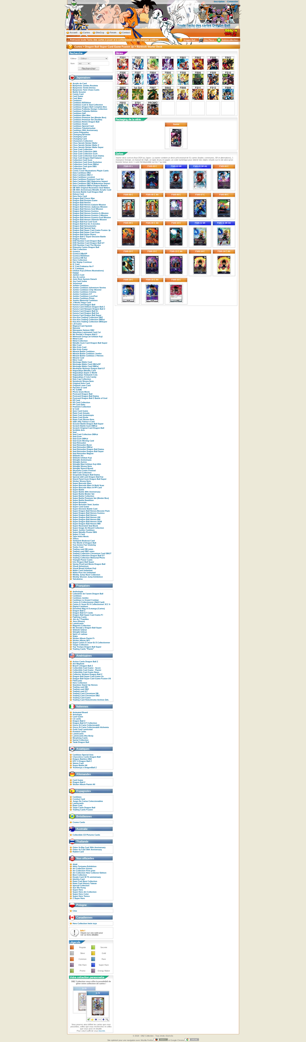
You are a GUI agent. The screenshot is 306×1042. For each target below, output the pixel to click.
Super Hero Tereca (81, 896)
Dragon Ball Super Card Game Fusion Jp (91, 230)
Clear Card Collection (82, 149)
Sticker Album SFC (81, 640)
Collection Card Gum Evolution (87, 162)
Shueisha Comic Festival (84, 470)
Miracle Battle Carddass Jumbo (87, 353)
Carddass (77, 100)
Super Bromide (80, 502)
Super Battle (78, 490)
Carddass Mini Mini (81, 115)
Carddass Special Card (83, 126)
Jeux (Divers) (79, 621)
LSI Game (77, 324)
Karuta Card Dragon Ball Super (87, 315)
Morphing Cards (80, 738)
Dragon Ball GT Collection (85, 723)
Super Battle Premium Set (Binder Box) (91, 498)
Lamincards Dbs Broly (83, 736)
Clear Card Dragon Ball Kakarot (87, 158)
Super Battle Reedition (83, 500)
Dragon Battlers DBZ (82, 759)
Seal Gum (77, 436)
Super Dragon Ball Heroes (85, 515)
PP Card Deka (79, 405)
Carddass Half (79, 113)
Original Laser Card (82, 385)
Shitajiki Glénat (80, 632)
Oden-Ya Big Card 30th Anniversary (89, 847)
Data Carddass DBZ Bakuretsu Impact (90, 181)
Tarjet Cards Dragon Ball (84, 807)
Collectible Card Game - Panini (87, 670)
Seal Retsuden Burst (82, 445)
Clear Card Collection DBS (85, 151)
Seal (74, 432)
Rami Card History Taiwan (85, 883)
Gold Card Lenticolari (83, 729)
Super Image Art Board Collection (88, 528)
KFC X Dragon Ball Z (82, 761)
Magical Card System (82, 326)
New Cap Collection (82, 379)
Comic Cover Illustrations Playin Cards (91, 171)
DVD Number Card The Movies (87, 245)
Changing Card (80, 137)
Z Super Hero (79, 898)
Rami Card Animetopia (83, 415)
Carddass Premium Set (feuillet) (87, 120)
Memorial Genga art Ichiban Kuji (88, 336)
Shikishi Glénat (80, 630)
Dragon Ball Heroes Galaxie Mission (89, 205)
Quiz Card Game (80, 411)
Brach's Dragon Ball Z (83, 666)
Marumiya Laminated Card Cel (87, 332)
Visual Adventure (81, 566)
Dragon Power (79, 239)
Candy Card (78, 94)
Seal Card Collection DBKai (85, 434)
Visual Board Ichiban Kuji (84, 568)
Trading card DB (80, 687)
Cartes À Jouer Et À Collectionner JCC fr (91, 604)
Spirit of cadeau (80, 634)
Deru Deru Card (80, 196)
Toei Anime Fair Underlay (84, 545)
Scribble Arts (79, 430)
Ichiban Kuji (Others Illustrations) (88, 271)
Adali (75, 864)
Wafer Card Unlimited (82, 570)
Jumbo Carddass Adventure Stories (89, 288)
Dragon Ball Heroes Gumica (85, 211)
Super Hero (78, 890)
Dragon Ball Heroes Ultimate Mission (90, 220)
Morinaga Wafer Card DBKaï (85, 366)
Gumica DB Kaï (80, 258)
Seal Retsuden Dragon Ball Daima (88, 449)
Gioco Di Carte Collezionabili (86, 725)
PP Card (76, 400)
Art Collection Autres (82, 868)
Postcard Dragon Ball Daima (86, 396)
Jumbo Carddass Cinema (84, 292)
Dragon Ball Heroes (82, 202)
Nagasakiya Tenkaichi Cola (85, 375)
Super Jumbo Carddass (84, 530)
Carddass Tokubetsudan (84, 128)
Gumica (76, 251)
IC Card (76, 264)
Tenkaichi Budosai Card (84, 541)
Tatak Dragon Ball (81, 742)
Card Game (78, 96)
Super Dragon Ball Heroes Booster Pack (91, 511)
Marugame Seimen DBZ (83, 330)
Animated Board (80, 712)
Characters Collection (83, 141)
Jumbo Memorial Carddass (85, 300)
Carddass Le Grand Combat (86, 600)
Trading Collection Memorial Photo (89, 558)
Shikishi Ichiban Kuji (82, 458)
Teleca (75, 538)
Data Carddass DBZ (82, 173)
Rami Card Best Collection (85, 881)
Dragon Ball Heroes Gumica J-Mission (90, 215)
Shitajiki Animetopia (82, 460)
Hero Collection (80, 260)
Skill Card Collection (82, 473)
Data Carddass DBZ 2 (82, 175)
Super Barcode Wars (82, 483)
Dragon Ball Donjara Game (85, 200)
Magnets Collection (82, 625)
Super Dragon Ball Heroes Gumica (88, 513)
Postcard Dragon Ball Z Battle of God (90, 398)
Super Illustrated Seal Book (85, 526)
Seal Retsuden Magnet (83, 453)
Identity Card (79, 879)
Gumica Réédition (81, 256)
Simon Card (78, 763)
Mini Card (77, 345)
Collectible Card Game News (86, 672)
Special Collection (81, 885)
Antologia (77, 714)
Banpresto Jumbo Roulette (85, 86)
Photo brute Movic (81, 392)
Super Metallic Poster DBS (85, 532)
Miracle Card (78, 358)
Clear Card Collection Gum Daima (88, 156)
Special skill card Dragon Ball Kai (88, 477)
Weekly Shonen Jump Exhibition (88, 577)
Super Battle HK (80, 765)
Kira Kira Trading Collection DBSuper (90, 322)
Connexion (232, 1)
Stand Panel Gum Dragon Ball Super (89, 479)
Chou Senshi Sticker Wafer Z (86, 145)
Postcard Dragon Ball (82, 394)
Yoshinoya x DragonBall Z (85, 767)
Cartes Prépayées (81, 132)
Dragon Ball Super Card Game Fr (88, 615)
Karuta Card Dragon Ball (84, 305)
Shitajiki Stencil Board (83, 468)
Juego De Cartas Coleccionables (88, 801)
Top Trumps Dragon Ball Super (87, 647)
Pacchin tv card (80, 387)
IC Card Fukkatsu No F (83, 266)
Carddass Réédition (82, 103)
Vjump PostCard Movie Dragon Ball (89, 564)
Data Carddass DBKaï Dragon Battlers (90, 185)
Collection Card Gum (82, 160)
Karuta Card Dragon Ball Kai (86, 313)
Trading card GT (80, 691)
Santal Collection (81, 740)
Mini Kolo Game (80, 349)
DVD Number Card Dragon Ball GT (88, 243)
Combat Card (79, 799)
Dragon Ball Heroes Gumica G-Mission (91, 213)
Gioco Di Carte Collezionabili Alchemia (91, 727)
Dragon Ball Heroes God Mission (88, 209)
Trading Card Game (82, 698)
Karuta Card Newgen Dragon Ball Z (89, 309)
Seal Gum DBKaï (80, 439)
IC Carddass (78, 268)
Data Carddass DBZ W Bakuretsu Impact (91, 183)
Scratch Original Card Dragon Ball (88, 428)
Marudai (76, 328)
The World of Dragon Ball (84, 543)
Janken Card (78, 275)
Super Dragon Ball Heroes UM (86, 517)
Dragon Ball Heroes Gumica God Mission (92, 217)
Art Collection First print (84, 871)
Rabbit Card (78, 852)
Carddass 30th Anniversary (85, 130)
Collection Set (79, 168)
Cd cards (77, 719)
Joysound (77, 283)
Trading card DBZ (81, 689)
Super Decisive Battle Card (85, 509)
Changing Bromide (81, 134)
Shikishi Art (78, 456)
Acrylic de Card (80, 83)
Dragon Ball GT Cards (83, 613)
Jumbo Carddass (81, 285)
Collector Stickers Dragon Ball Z (87, 674)
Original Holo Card (81, 383)
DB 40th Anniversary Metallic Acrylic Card (92, 190)
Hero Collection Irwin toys (85, 923)
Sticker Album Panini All (84, 784)
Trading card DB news (83, 549)
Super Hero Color (81, 894)
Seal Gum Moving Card (83, 441)
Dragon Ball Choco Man (84, 198)
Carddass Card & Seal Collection (88, 105)
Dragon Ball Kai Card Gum (85, 222)
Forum (113, 32)
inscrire (102, 1031)
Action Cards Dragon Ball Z (85, 661)
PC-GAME (77, 390)
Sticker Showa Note (82, 481)
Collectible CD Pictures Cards (86, 835)
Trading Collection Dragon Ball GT (89, 555)
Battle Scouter (79, 92)
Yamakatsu (78, 579)
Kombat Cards (79, 731)
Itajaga (76, 273)
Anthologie (78, 591)
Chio (75, 911)
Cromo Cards (79, 822)
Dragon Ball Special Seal (84, 228)
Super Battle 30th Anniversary (86, 492)
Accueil (73, 32)
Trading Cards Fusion (83, 810)
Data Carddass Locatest (84, 177)
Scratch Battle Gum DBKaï (85, 426)
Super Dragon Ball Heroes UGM (87, 521)
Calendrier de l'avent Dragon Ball (88, 594)
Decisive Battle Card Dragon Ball (88, 192)
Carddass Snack (80, 124)
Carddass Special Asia (83, 755)
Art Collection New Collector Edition (89, 873)
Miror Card (77, 360)
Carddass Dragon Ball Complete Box (90, 107)
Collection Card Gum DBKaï (86, 164)
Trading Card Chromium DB (85, 693)
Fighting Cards (80, 617)
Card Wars (77, 98)
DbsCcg (100, 32)
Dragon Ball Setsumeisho (84, 226)
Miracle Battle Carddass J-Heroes (88, 356)
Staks (75, 636)
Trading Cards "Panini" (83, 649)
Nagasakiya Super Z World (85, 373)
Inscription (219, 1)
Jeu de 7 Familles (81, 619)
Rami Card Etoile (80, 417)
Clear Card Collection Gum (85, 154)
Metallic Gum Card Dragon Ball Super (90, 343)
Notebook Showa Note (83, 381)
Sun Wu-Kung (79, 888)
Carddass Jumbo (81, 598)
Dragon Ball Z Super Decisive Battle (89, 237)
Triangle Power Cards (82, 560)
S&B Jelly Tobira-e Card (84, 422)
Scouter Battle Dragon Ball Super (88, 424)
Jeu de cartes (79, 277)
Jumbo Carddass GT (82, 294)
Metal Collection (80, 341)
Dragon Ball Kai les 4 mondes (86, 224)
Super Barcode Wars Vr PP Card (87, 487)
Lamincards (78, 623)
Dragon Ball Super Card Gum (86, 232)
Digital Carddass (80, 606)
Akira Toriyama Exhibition (85, 866)
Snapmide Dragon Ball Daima (86, 475)
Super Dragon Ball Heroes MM (86, 524)
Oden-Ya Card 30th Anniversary (87, 849)
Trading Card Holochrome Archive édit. (91, 700)
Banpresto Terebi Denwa (84, 88)
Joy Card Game (80, 281)
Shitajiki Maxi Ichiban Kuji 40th (87, 464)
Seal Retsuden (79, 443)
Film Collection (80, 249)
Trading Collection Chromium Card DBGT (92, 553)
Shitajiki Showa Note (82, 466)
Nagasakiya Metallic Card (84, 370)
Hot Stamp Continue (82, 262)
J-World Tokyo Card (82, 302)
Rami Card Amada (81, 413)
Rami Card (77, 805)
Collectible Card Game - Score (87, 668)
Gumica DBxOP (80, 254)
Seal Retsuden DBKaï (82, 447)
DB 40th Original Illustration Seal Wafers (91, 188)
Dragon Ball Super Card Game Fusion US (92, 678)
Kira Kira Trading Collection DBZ (88, 317)
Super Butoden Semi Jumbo (86, 504)
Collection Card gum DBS (85, 166)
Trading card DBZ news (83, 551)
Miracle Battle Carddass (84, 351)
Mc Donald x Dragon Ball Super (87, 628)
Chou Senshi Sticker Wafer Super (88, 147)
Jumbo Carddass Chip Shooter (87, 290)
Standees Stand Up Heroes (85, 685)
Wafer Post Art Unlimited (84, 573)
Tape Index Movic (81, 536)
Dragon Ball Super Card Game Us (88, 676)
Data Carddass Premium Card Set (88, 179)
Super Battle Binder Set (83, 494)
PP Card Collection (81, 402)
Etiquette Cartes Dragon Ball (86, 247)
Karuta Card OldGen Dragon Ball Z (89, 307)
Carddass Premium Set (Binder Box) (89, 117)
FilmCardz (77, 681)
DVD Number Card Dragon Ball (87, 241)
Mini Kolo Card (79, 347)
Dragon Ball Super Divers (84, 234)
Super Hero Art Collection (85, 892)
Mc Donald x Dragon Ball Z (85, 334)
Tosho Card (78, 547)
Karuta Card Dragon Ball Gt (85, 311)
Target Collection (81, 645)
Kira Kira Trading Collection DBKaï (89, 319)
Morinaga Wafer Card (82, 362)
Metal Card (78, 339)
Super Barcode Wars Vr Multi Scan (88, 485)
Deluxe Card (78, 194)
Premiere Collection (82, 407)
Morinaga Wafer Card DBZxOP (87, 364)
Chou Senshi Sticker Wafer (85, 143)
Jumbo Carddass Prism (83, 298)
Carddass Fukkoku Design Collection (90, 109)
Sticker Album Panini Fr (84, 638)
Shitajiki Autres (80, 462)
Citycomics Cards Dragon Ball (87, 757)
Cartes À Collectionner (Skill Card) (88, 602)
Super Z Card (79, 534)
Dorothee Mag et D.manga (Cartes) (89, 608)
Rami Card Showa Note (83, 419)
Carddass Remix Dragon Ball (86, 122)
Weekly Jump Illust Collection (86, 575)
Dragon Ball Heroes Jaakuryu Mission (90, 207)
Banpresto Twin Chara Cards (86, 90)
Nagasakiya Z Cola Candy (84, 377)
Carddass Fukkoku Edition (85, 111)
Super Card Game (81, 507)
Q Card (76, 409)
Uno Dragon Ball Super (83, 562)
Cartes (86, 32)
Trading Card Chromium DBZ (86, 695)
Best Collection (80, 875)
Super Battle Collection (83, 496)
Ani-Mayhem (78, 664)
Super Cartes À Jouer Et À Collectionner (91, 643)
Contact (126, 32)
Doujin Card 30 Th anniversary (87, 877)
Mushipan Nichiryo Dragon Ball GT (89, 368)
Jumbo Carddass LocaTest (85, 296)
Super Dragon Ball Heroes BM (86, 519)
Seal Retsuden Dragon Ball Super (88, 451)
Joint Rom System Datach (85, 279)
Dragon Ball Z (79, 611)
